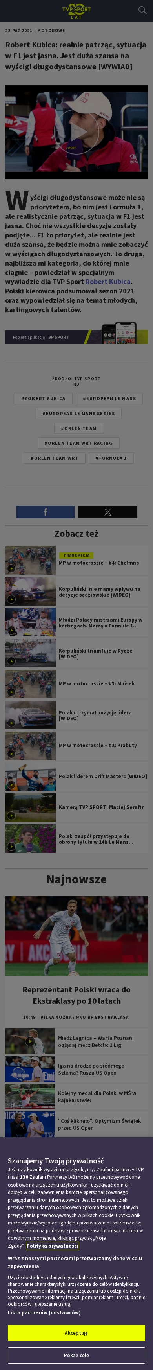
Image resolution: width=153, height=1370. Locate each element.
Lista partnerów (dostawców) (44, 1312)
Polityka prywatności (52, 1245)
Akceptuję (76, 1333)
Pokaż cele (76, 1355)
